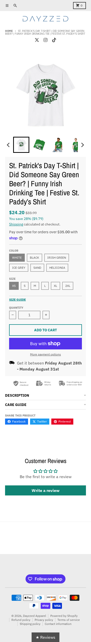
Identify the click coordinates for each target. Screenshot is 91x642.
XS (14, 286)
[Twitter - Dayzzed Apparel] (37, 40)
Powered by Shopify (64, 616)
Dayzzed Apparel (34, 616)
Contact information (58, 624)
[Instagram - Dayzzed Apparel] (45, 40)
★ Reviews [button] (45, 637)
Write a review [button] (45, 490)
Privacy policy (44, 620)
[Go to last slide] (8, 145)
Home (9, 31)
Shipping (16, 224)
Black (34, 257)
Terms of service (68, 620)
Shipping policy (30, 624)
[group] (21, 145)
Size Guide (17, 299)
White (17, 257)
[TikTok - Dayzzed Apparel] (54, 40)
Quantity (16, 307)
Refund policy (20, 620)
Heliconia (57, 267)
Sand (37, 267)
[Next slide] (82, 145)
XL (55, 286)
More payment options (45, 354)
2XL (67, 286)
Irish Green (56, 257)
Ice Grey (18, 267)
